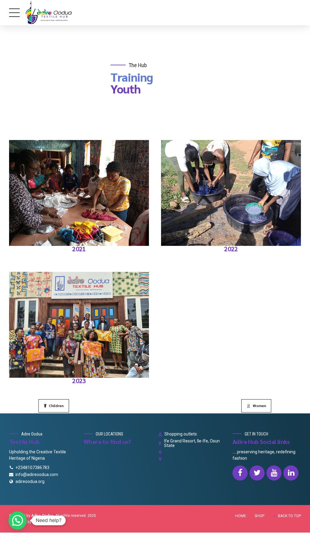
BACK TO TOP (289, 516)
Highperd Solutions (48, 522)
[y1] (79, 193)
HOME (240, 516)
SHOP (259, 516)
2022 (231, 249)
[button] (17, 520)
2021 (79, 249)
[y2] (231, 193)
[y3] (79, 325)
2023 (79, 381)
